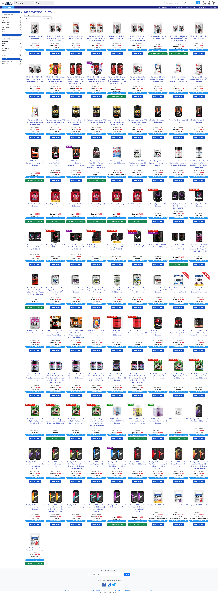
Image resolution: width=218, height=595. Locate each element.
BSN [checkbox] (11, 29)
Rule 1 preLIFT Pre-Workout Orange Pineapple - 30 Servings (35, 507)
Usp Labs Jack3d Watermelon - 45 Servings (34, 549)
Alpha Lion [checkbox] (11, 20)
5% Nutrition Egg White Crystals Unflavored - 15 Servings (137, 79)
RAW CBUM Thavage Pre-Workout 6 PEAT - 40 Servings (117, 421)
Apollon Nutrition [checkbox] (11, 24)
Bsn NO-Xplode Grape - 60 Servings (96, 205)
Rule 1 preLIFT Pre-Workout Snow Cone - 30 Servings (76, 506)
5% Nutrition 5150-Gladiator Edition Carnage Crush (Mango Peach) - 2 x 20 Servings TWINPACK (76, 80)
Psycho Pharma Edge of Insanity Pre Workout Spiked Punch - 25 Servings (76, 421)
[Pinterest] (108, 586)
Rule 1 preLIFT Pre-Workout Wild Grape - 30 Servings (117, 506)
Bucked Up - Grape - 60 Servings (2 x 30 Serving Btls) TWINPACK (178, 206)
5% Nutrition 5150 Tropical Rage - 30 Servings (199, 37)
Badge (5, 59)
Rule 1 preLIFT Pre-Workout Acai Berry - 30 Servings (199, 420)
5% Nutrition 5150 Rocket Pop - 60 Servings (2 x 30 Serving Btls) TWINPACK (178, 38)
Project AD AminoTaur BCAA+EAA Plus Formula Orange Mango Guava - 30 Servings (117, 377)
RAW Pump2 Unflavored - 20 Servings (178, 420)
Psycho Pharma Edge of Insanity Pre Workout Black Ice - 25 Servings (179, 376)
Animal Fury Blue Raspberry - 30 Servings (158, 121)
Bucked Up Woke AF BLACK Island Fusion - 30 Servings (158, 246)
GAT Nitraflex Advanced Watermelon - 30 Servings (34, 332)
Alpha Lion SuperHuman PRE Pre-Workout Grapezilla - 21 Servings (55, 122)
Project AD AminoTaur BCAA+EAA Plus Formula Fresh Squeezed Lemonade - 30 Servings (35, 377)
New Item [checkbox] (11, 63)
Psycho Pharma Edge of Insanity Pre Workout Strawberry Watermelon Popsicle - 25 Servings (96, 422)
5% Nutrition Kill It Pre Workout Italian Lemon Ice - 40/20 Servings (35, 122)
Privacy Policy (95, 590)
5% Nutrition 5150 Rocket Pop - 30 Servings (158, 37)
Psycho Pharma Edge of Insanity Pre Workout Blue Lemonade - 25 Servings (199, 376)
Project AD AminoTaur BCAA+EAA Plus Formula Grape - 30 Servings (76, 376)
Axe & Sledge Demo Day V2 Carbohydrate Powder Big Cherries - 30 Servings (179, 163)
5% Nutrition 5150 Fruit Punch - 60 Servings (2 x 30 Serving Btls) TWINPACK (96, 38)
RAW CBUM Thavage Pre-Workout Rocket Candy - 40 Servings (158, 421)
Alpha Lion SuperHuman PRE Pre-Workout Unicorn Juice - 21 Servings (137, 122)
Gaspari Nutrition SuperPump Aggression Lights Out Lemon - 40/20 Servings (137, 290)
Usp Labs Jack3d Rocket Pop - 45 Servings (198, 506)
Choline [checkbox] (11, 55)
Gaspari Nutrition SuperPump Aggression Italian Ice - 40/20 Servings (116, 290)
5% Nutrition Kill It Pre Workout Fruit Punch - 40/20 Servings (199, 79)
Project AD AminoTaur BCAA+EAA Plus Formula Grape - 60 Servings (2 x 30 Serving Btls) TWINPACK (96, 377)
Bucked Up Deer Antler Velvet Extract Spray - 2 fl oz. (96, 246)
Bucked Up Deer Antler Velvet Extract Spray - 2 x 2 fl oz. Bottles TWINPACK (116, 247)
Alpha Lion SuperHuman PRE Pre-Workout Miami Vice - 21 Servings (96, 122)
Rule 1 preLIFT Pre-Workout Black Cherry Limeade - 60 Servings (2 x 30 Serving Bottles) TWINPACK (76, 465)
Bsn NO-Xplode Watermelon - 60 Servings (137, 205)
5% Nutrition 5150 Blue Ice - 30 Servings (35, 37)
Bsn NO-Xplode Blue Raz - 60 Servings (34, 205)
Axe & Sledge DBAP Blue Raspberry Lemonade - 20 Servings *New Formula (137, 163)
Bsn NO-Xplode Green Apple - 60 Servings (117, 205)
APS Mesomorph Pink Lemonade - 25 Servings (117, 162)
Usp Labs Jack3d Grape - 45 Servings (178, 506)
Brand (5, 12)
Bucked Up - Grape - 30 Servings (158, 205)
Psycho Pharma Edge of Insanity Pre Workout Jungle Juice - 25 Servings (35, 421)
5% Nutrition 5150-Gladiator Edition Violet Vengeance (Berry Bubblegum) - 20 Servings (96, 80)
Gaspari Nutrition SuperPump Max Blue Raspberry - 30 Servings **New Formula (178, 290)
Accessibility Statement (122, 590)
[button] (3, 3)
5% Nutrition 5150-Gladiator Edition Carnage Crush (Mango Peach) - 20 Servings (55, 80)
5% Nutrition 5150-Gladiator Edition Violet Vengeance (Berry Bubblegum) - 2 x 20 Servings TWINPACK (117, 80)
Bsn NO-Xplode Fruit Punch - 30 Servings (55, 205)
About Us (68, 590)
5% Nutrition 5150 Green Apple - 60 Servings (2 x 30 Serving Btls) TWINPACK (138, 38)
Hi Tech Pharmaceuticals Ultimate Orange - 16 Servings (96, 333)
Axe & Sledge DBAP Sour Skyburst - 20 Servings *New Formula (158, 163)
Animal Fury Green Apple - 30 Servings (178, 121)
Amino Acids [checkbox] (11, 43)
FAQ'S (150, 590)
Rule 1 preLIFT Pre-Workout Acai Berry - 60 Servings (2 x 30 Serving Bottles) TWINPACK (35, 465)
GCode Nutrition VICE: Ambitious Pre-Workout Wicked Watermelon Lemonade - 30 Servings (76, 334)
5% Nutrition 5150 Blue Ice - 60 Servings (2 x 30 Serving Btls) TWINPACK (55, 38)
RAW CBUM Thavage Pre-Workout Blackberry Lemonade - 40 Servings (137, 421)
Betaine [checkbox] (11, 50)
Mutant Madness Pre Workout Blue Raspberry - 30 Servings (158, 333)
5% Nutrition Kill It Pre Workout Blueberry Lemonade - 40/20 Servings (178, 79)
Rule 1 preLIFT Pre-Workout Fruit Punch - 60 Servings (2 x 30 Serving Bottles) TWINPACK (158, 465)
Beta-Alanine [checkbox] (11, 48)
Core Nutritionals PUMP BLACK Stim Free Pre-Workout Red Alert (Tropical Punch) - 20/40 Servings (35, 291)
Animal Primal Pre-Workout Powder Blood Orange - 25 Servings (35, 163)
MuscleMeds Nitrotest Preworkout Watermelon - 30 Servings (137, 333)
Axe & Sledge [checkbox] (11, 27)
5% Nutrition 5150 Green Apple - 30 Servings (117, 37)
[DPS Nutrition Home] (9, 3)
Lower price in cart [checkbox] (11, 61)
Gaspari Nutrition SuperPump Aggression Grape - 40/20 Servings (75, 290)
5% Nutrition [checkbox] (11, 17)
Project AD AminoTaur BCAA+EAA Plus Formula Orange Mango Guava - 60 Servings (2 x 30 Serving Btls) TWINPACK (137, 378)
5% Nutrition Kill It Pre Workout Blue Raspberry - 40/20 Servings (158, 79)
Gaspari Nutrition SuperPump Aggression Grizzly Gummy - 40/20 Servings (96, 290)
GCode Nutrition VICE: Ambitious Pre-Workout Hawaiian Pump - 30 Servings (55, 333)
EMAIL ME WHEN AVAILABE (158, 53)
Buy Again (8, 7)
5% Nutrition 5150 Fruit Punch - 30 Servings (76, 37)
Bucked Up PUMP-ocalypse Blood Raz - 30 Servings (138, 246)
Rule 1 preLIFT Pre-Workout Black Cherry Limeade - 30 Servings (56, 464)
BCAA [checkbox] (11, 46)
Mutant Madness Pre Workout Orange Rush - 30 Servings (179, 333)
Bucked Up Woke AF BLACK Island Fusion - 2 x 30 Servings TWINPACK (178, 247)
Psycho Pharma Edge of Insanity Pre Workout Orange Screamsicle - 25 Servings (55, 421)
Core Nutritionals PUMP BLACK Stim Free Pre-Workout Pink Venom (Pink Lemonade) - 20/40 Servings (199, 248)
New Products (162, 7)
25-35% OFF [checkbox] (11, 41)
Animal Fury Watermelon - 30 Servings (199, 121)
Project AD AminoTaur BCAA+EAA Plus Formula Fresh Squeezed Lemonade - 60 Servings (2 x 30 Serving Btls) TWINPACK (55, 378)
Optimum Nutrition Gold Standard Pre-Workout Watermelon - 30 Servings (198, 333)
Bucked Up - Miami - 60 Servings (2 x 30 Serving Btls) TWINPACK (35, 247)
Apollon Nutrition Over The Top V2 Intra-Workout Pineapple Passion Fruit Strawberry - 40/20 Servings (96, 164)
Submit (127, 574)
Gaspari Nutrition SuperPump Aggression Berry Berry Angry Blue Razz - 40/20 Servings (55, 291)
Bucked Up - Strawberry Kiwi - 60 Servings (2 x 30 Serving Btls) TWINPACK (75, 247)
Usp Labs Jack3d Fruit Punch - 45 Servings (158, 506)
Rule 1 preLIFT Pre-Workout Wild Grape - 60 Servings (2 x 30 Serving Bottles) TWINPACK (138, 508)
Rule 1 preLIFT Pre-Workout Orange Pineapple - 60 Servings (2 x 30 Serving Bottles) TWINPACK (56, 508)
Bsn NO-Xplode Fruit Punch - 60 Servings (76, 205)
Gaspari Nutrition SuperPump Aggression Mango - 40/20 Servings (158, 290)
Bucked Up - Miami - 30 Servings (199, 205)
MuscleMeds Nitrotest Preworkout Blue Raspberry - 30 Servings (117, 333)
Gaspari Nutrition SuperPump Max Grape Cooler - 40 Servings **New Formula (198, 290)
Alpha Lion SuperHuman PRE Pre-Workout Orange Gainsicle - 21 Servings (117, 122)
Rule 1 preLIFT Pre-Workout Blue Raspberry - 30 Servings (97, 464)
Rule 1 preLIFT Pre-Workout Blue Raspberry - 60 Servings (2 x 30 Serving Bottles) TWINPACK (117, 465)
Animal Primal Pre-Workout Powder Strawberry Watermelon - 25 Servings (76, 163)
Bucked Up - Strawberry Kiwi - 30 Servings (55, 246)
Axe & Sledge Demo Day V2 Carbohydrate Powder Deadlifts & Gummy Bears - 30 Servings (199, 164)
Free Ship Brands (176, 7)
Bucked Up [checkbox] (11, 32)
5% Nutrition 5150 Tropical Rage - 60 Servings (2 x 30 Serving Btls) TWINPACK (35, 79)
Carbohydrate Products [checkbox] (11, 53)
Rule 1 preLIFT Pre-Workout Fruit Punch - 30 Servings (138, 463)
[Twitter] (113, 586)
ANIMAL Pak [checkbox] (11, 22)
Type (4, 35)
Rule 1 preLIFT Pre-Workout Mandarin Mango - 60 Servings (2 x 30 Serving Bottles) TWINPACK (199, 465)
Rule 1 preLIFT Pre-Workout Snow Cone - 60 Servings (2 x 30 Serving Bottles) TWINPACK (96, 508)
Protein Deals (190, 7)
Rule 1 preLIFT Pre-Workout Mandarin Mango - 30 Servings (179, 464)
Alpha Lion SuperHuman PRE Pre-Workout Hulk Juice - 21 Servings (76, 122)
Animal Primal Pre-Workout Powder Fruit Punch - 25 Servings (55, 163)
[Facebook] (104, 586)
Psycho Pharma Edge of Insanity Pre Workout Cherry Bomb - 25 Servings (158, 376)
